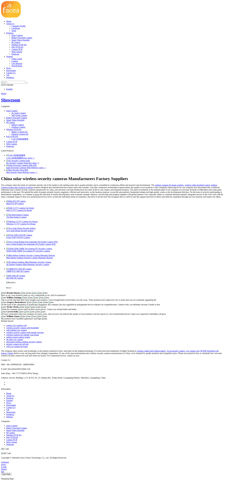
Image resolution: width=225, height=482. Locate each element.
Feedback (10, 77)
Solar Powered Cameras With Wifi (20, 168)
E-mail (4, 467)
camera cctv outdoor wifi (16, 325)
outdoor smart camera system (18, 337)
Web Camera (16, 52)
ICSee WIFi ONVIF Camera (18, 237)
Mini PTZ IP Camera (15, 203)
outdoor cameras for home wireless (169, 185)
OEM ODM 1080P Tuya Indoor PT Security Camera (28, 251)
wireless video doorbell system (197, 185)
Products (9, 33)
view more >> (29, 158)
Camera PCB (16, 49)
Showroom (10, 100)
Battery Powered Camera (21, 38)
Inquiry (4, 469)
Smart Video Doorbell (20, 40)
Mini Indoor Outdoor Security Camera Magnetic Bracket (29, 258)
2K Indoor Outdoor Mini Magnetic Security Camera (27, 264)
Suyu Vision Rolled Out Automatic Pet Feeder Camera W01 (31, 244)
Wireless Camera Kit (19, 134)
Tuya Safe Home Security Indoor (19, 231)
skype (3, 464)
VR (7, 75)
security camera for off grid (17, 344)
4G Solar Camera (18, 113)
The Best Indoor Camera (16, 217)
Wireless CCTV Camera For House (21, 224)
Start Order (6, 474)
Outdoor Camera (18, 127)
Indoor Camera (17, 125)
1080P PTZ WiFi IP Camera (17, 271)
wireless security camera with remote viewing (25, 332)
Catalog (14, 61)
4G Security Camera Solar (17, 163)
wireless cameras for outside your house (22, 335)
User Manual (16, 63)
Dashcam (15, 54)
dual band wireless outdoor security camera (24, 342)
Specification (16, 66)
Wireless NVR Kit (19, 45)
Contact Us (10, 73)
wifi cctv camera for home (17, 346)
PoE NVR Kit (17, 47)
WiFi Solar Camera (19, 115)
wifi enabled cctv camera (16, 330)
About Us (10, 24)
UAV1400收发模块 (19, 139)
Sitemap (9, 417)
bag (2, 471)
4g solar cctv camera (14, 339)
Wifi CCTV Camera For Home (19, 210)
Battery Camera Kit (19, 132)
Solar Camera (17, 35)
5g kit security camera (176, 351)
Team (13, 31)
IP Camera (15, 42)
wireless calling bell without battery (151, 351)
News (8, 68)
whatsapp (5, 462)
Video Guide (16, 59)
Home (8, 21)
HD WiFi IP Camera (14, 278)
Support (9, 56)
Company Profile (18, 26)
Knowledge (11, 70)
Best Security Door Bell (16, 172)
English (9, 89)
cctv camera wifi (192, 351)
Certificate (15, 28)
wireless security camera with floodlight (22, 328)
